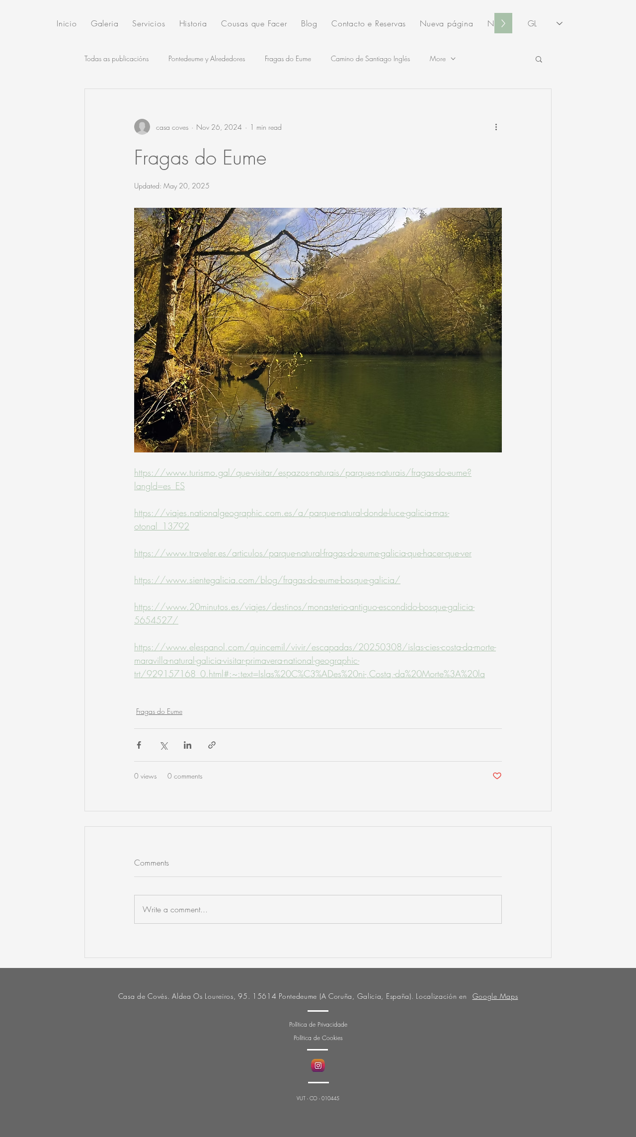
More (438, 58)
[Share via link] (212, 745)
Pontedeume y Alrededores (206, 58)
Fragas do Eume (288, 58)
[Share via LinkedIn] (187, 745)
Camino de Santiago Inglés (370, 58)
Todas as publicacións (116, 58)
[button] (539, 59)
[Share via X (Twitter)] (163, 745)
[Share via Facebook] (139, 745)
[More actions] (496, 127)
